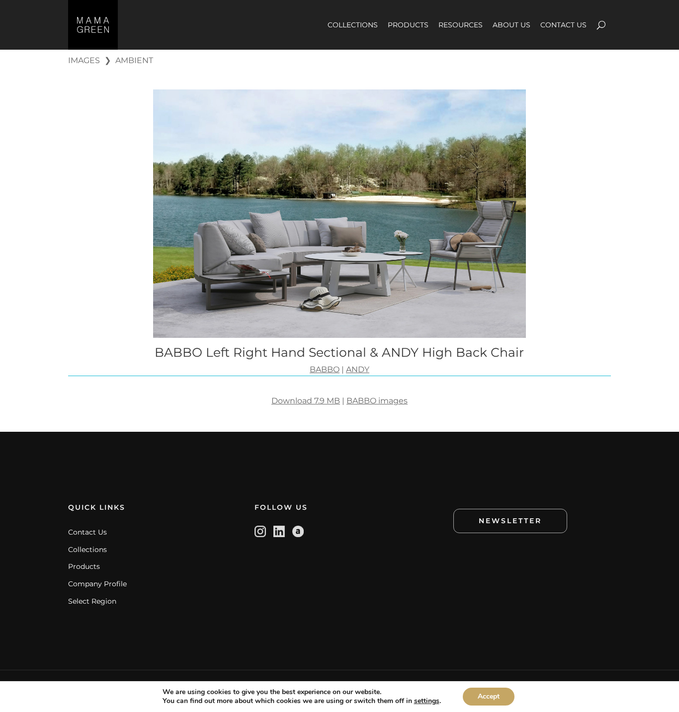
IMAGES (84, 60)
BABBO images (377, 400)
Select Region (92, 601)
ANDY (357, 369)
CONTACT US (563, 24)
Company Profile (97, 583)
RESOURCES (460, 24)
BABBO (325, 369)
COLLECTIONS (353, 24)
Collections (87, 549)
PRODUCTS (408, 24)
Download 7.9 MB (305, 400)
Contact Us (87, 532)
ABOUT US (511, 24)
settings (426, 701)
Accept (489, 696)
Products (84, 566)
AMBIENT (134, 60)
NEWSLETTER (510, 520)
